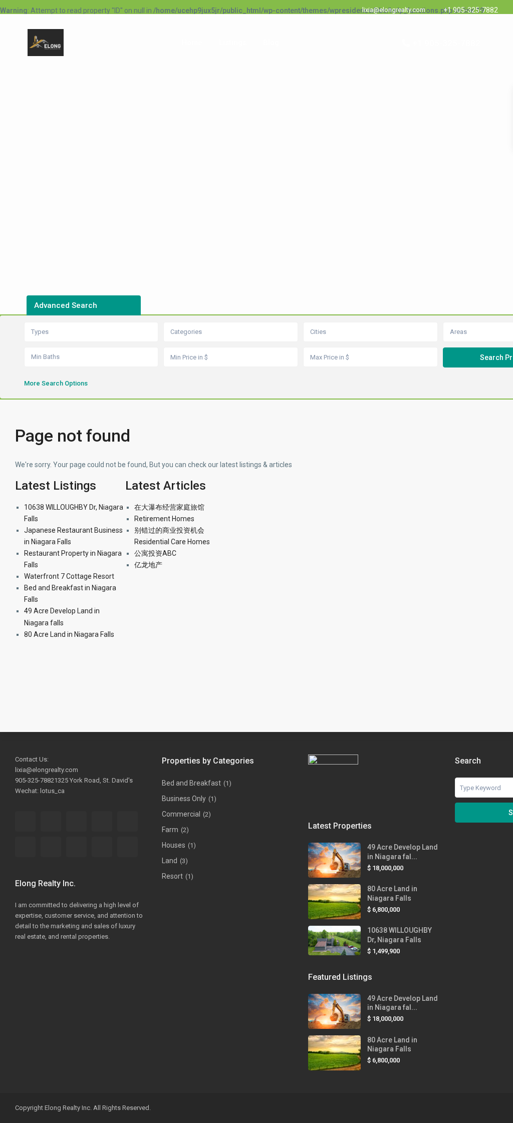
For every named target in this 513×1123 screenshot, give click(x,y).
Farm (170, 830)
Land (169, 861)
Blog (271, 42)
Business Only (184, 799)
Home (191, 42)
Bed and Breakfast (191, 783)
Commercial (181, 814)
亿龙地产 (148, 565)
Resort (172, 876)
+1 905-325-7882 (470, 10)
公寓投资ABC (155, 553)
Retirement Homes (164, 519)
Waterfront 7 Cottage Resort (69, 576)
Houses (173, 845)
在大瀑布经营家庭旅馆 (169, 507)
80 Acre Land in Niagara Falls (69, 634)
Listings (232, 42)
